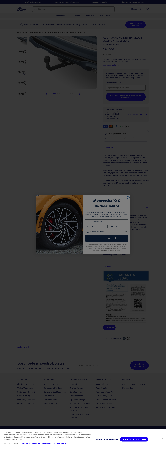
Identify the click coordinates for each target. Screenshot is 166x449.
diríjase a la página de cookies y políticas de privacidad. (44, 443)
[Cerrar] (162, 438)
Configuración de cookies (107, 439)
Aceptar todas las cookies (134, 439)
